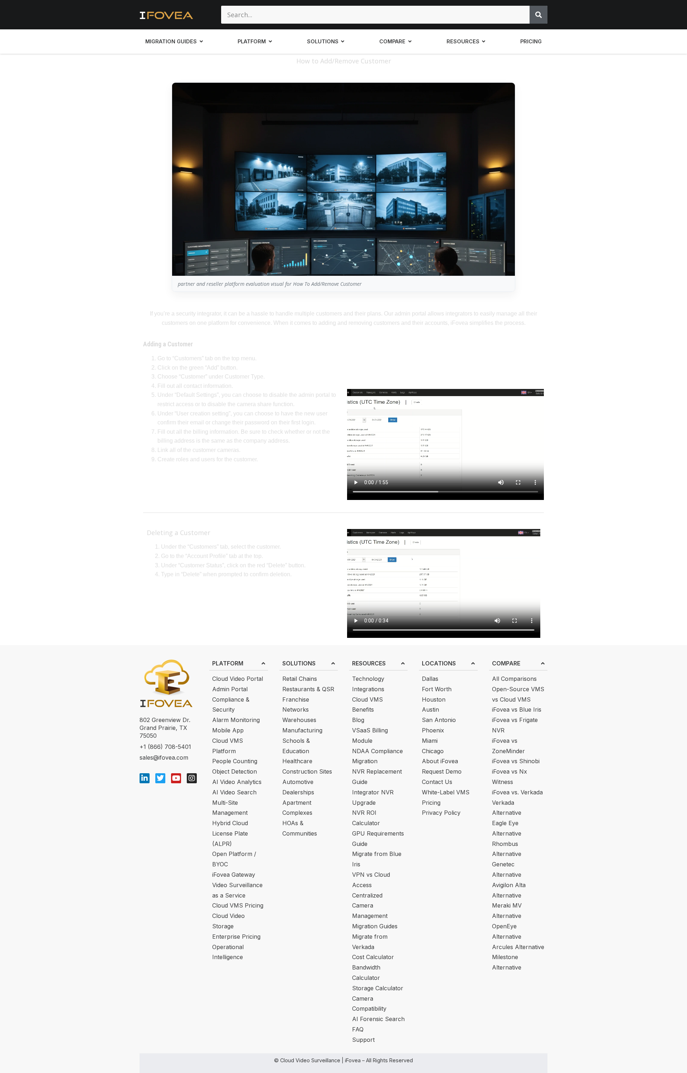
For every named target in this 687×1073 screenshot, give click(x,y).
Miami (430, 740)
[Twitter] (160, 778)
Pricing (431, 802)
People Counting (234, 761)
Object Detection (234, 771)
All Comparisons (514, 678)
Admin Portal (230, 689)
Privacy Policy (441, 812)
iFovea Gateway (233, 874)
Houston (433, 699)
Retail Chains (299, 678)
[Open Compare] (409, 41)
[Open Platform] (270, 41)
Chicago (433, 751)
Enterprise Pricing (236, 936)
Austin (430, 709)
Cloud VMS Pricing (237, 905)
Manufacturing (302, 730)
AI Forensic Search (378, 1019)
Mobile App (228, 730)
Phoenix (433, 730)
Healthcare (297, 761)
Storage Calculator (377, 988)
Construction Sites (307, 771)
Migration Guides (375, 926)
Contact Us (437, 781)
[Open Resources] (483, 41)
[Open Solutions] (342, 41)
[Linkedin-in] (145, 778)
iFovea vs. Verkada (517, 792)
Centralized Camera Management (370, 906)
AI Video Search (234, 792)
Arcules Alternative (518, 947)
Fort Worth (437, 689)
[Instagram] (192, 778)
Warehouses (299, 719)
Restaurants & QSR (308, 689)
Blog (358, 719)
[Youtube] (176, 778)
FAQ (358, 1029)
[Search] (538, 15)
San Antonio (439, 719)
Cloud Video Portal (237, 678)
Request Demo (442, 771)
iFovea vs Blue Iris (516, 709)
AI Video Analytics (237, 781)
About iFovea (440, 761)
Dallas (430, 678)
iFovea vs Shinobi (516, 761)
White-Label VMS (445, 792)
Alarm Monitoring (236, 719)
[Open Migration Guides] (201, 41)
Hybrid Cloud (230, 823)
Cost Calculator (373, 957)
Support (363, 1039)
